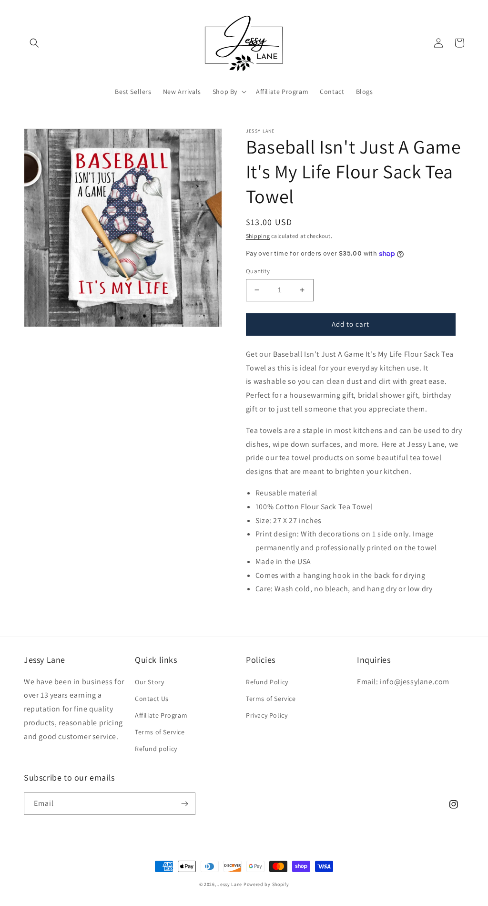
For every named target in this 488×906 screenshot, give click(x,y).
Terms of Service (160, 732)
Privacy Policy (266, 715)
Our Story (149, 682)
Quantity (258, 271)
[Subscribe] (184, 804)
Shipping (258, 235)
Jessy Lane (229, 884)
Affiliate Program (161, 715)
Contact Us (152, 698)
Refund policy (156, 748)
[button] (34, 42)
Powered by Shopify (266, 884)
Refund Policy (267, 682)
